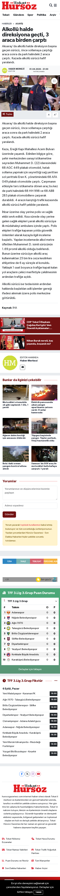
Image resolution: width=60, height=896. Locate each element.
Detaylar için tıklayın (30, 669)
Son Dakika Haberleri (15, 868)
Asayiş (19, 24)
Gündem (18, 15)
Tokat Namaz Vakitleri (17, 850)
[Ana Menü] (55, 5)
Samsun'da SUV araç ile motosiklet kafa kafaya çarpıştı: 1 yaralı (44, 466)
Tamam (38, 892)
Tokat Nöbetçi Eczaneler (11, 840)
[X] (27, 774)
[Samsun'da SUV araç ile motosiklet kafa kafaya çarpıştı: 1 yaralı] (44, 453)
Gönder (9, 514)
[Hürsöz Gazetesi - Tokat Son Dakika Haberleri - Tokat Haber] (19, 5)
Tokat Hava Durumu (45, 839)
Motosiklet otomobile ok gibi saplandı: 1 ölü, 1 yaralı (15, 405)
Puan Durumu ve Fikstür (17, 861)
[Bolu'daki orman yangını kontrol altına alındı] (16, 453)
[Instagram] (32, 774)
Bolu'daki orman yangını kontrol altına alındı (14, 466)
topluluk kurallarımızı (30, 525)
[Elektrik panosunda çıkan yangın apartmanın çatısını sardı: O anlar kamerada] (44, 392)
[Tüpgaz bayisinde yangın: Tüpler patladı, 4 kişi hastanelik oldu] (44, 425)
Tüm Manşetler (42, 861)
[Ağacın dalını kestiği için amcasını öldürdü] (16, 425)
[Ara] (50, 5)
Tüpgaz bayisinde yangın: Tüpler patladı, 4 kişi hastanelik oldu (43, 438)
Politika (41, 15)
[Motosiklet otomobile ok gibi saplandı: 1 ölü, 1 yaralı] (16, 392)
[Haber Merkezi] (10, 362)
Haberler (7, 24)
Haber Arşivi (41, 868)
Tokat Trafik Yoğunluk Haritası (43, 851)
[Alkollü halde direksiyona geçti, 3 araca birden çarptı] (30, 93)
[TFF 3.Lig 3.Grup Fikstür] (55, 680)
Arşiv (53, 15)
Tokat (5, 15)
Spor (30, 15)
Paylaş (9, 114)
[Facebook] (21, 774)
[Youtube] (38, 774)
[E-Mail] (22, 367)
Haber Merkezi (29, 360)
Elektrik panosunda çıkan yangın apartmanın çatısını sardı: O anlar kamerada (42, 407)
